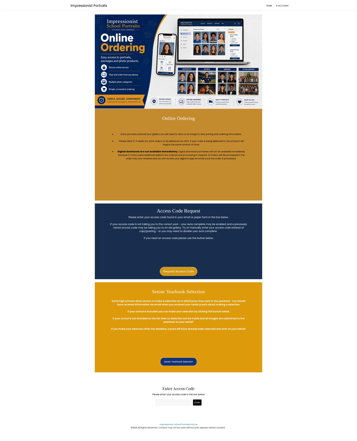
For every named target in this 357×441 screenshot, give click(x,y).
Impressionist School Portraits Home (178, 424)
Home (269, 5)
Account (283, 5)
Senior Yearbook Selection (178, 361)
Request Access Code (178, 271)
